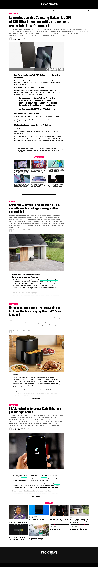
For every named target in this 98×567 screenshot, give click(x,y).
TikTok (51, 475)
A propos (52, 10)
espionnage (44, 477)
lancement (51, 82)
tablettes (44, 143)
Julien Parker (17, 39)
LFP (13, 281)
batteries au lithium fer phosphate (49, 280)
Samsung (46, 75)
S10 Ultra (33, 143)
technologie (51, 143)
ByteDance (24, 477)
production (18, 94)
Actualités (46, 10)
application (57, 484)
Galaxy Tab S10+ (26, 143)
